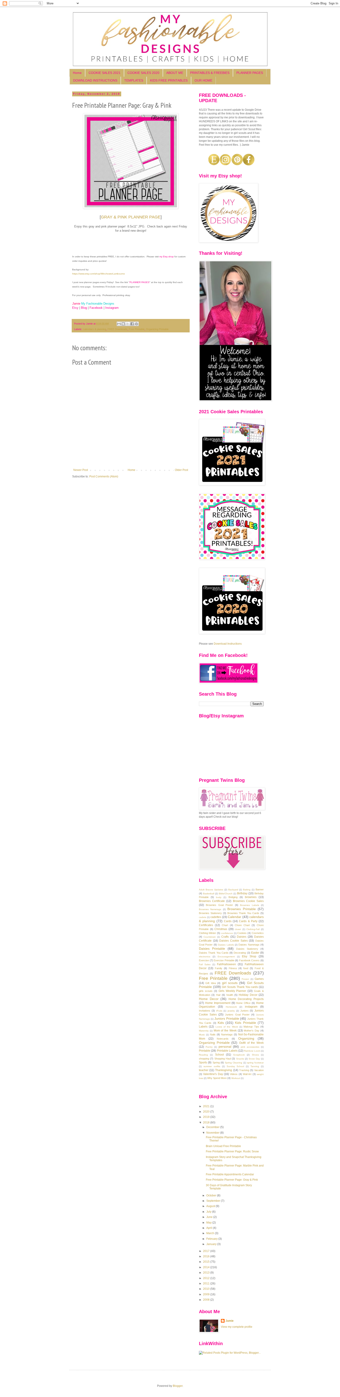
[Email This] (119, 324)
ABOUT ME (174, 73)
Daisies (241, 936)
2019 (206, 1117)
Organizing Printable (157, 329)
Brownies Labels (249, 905)
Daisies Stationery (247, 948)
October (211, 1195)
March (210, 1233)
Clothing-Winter (207, 933)
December (213, 1127)
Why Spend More (217, 1078)
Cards (228, 921)
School (219, 1054)
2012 (206, 1278)
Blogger (177, 1386)
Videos (234, 1074)
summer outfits (212, 1066)
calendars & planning (94, 329)
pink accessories (250, 1047)
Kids (221, 1023)
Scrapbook (239, 1054)
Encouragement (226, 956)
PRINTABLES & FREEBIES (209, 73)
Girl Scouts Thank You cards (240, 987)
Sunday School (235, 1066)
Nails (213, 1034)
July (209, 1211)
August (211, 1206)
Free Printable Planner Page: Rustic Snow (232, 1151)
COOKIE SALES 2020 (143, 73)
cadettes (215, 917)
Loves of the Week (227, 1026)
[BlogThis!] (123, 324)
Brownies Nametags (210, 909)
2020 (206, 1111)
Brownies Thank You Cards (243, 913)
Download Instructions (228, 643)
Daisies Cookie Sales (233, 940)
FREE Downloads (117, 329)
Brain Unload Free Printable (223, 1146)
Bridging (233, 897)
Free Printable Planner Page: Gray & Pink (232, 1179)
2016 (206, 1256)
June (209, 1217)
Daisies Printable (212, 948)
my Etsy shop (166, 256)
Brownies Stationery (210, 913)
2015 (206, 1261)
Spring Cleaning (233, 1062)
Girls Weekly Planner (232, 991)
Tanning (254, 1066)
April (209, 1228)
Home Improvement (217, 1003)
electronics (204, 956)
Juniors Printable (226, 1018)
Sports (203, 1062)
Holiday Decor (248, 995)
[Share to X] (127, 324)
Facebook (96, 307)
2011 (206, 1283)
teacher (203, 1070)
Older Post (181, 470)
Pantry (209, 1047)
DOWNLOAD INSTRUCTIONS (95, 80)
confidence (227, 933)
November (213, 1132)
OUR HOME (203, 80)
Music (202, 1034)
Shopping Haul (222, 1058)
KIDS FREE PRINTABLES (169, 80)
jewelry (231, 1010)
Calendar (234, 917)
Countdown (210, 937)
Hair (218, 994)
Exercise (204, 960)
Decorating (240, 952)
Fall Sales (204, 964)
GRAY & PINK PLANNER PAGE (131, 217)
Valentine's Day (213, 1074)
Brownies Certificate (212, 901)
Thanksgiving (223, 1070)
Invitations (204, 1010)
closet (238, 929)
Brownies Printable (241, 909)
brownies (251, 897)
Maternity (204, 1030)
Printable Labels (227, 1050)
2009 (206, 1294)
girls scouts (206, 991)
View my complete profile (236, 1326)
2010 (206, 1288)
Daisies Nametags (248, 944)
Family (218, 968)
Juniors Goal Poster (237, 1014)
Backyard (233, 889)
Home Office (243, 1003)
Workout (235, 1078)
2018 (206, 1122)
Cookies (242, 933)
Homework (231, 1007)
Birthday (242, 893)
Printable (204, 1050)
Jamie (230, 1320)
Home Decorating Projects (246, 999)
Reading (203, 1054)
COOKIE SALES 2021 (105, 73)
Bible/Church (225, 893)
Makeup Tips (251, 1026)
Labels (203, 1026)
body (218, 897)
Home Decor (209, 999)
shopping (204, 1058)
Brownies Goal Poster (219, 905)
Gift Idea (210, 983)
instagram (251, 1006)
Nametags (227, 1034)
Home (77, 73)
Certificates (206, 925)
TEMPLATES (133, 80)
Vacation (259, 1070)
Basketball (208, 893)
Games (259, 979)
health (229, 994)
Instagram (112, 307)
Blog (84, 307)
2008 (206, 1299)
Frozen (245, 979)
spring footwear (255, 1062)
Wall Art (247, 1074)
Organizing (246, 1038)
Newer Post (80, 470)
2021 (206, 1106)
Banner (260, 889)
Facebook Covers (249, 960)
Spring (216, 1062)
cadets (202, 917)
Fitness (233, 968)
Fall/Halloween (226, 964)
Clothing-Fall (253, 929)
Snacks (240, 1058)
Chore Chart (242, 925)
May (209, 1222)
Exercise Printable (224, 960)
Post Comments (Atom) (103, 476)
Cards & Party (248, 921)
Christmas (220, 929)
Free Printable (137, 329)
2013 (206, 1272)
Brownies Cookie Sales (248, 901)
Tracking (244, 1070)
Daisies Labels (226, 944)
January (211, 1244)
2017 (206, 1251)
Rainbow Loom (252, 1051)
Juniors (244, 1010)
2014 (206, 1267)
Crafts (225, 936)
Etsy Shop (249, 956)
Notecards (223, 1038)
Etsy (75, 307)
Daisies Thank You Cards (214, 952)
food (245, 968)
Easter (255, 952)
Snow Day (254, 1058)
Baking (246, 889)
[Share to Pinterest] (136, 324)
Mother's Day (251, 1030)
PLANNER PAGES (249, 73)
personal (225, 1046)
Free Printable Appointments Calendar (230, 1174)
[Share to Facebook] (132, 324)
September (213, 1200)
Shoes (255, 1054)
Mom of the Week (225, 1030)
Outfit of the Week (251, 1042)
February (212, 1238)
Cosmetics (258, 933)
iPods (219, 1010)
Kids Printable (245, 1023)
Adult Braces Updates (211, 889)
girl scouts (230, 983)
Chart (225, 925)
